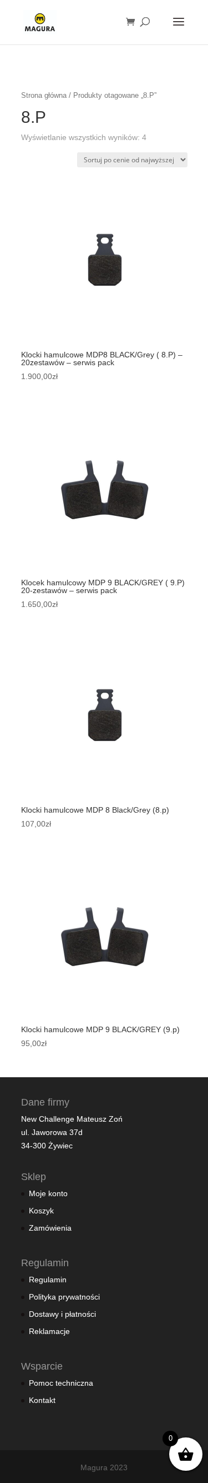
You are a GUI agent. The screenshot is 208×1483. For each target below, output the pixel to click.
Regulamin (48, 1279)
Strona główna (44, 95)
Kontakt (42, 1400)
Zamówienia (50, 1227)
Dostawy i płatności (62, 1314)
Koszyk (41, 1210)
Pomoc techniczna (61, 1383)
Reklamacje (49, 1331)
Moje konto (48, 1193)
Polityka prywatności (64, 1296)
